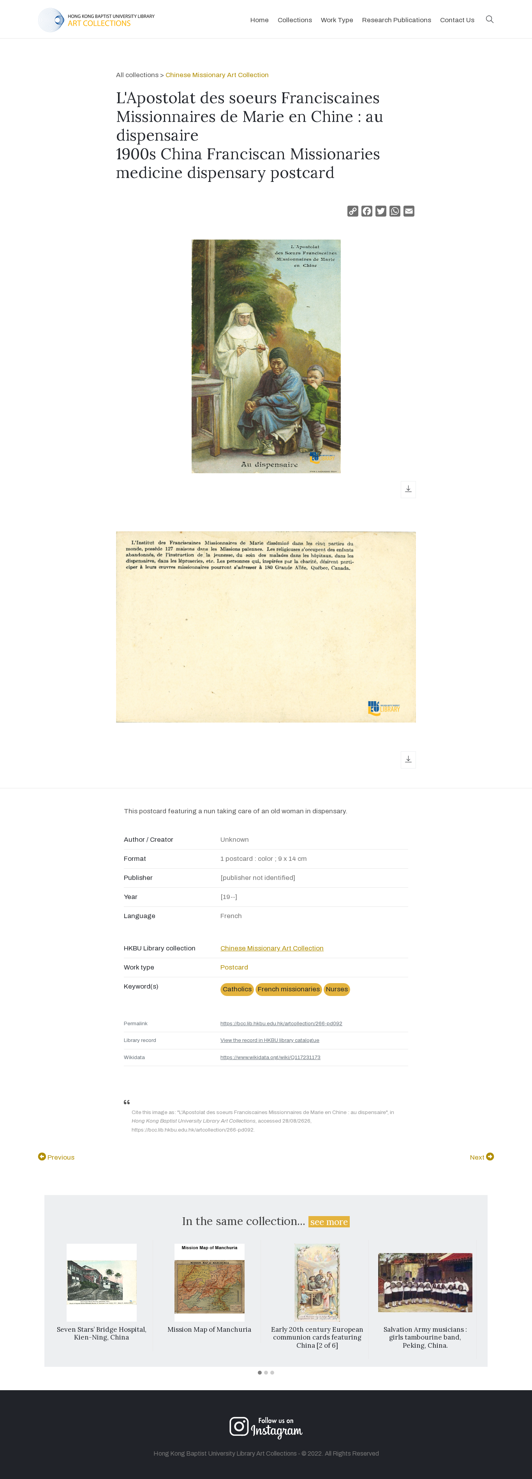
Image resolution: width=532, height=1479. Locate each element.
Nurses (337, 989)
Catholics (237, 989)
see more (329, 1221)
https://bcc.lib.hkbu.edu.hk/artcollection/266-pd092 (281, 1023)
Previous (60, 1157)
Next (478, 1157)
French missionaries (289, 989)
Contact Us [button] (457, 20)
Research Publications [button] (396, 20)
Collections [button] (295, 20)
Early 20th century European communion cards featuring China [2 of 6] (317, 1337)
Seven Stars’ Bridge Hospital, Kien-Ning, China (101, 1333)
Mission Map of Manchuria (209, 1329)
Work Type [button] (337, 20)
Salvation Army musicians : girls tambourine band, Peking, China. (425, 1337)
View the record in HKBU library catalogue (269, 1040)
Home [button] (259, 20)
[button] (490, 20)
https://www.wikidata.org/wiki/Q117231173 (270, 1057)
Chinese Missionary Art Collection (217, 75)
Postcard (234, 967)
